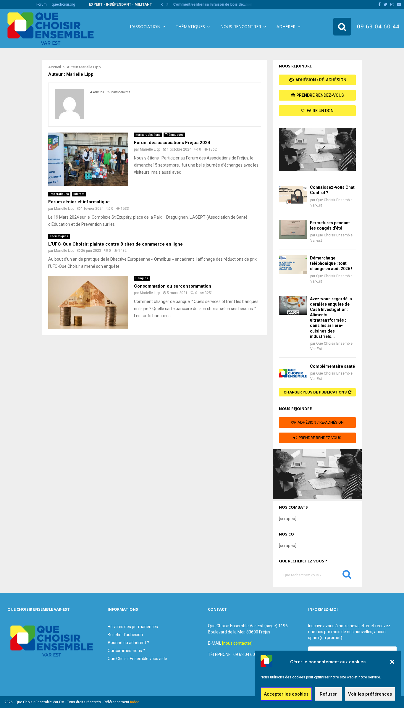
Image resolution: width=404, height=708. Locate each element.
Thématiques (190, 26)
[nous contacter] (237, 643)
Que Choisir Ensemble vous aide (137, 658)
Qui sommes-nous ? (126, 650)
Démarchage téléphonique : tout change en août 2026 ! (331, 263)
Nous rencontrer (240, 26)
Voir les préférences (370, 694)
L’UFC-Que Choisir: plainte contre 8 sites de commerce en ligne (115, 244)
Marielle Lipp (90, 67)
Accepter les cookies (286, 694)
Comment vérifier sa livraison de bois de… (209, 4)
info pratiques (59, 194)
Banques (141, 278)
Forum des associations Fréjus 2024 (172, 142)
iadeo (134, 702)
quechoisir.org (63, 4)
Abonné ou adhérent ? (128, 642)
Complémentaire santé (332, 366)
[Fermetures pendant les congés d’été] (293, 229)
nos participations (148, 134)
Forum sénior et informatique (79, 201)
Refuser (328, 694)
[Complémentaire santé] (293, 373)
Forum (41, 4)
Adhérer (286, 26)
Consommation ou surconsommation (172, 286)
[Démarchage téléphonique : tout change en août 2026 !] (293, 264)
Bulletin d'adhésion (125, 634)
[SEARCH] (347, 576)
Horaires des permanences (133, 626)
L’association (145, 26)
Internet (78, 194)
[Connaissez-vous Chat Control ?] (293, 194)
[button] (392, 662)
